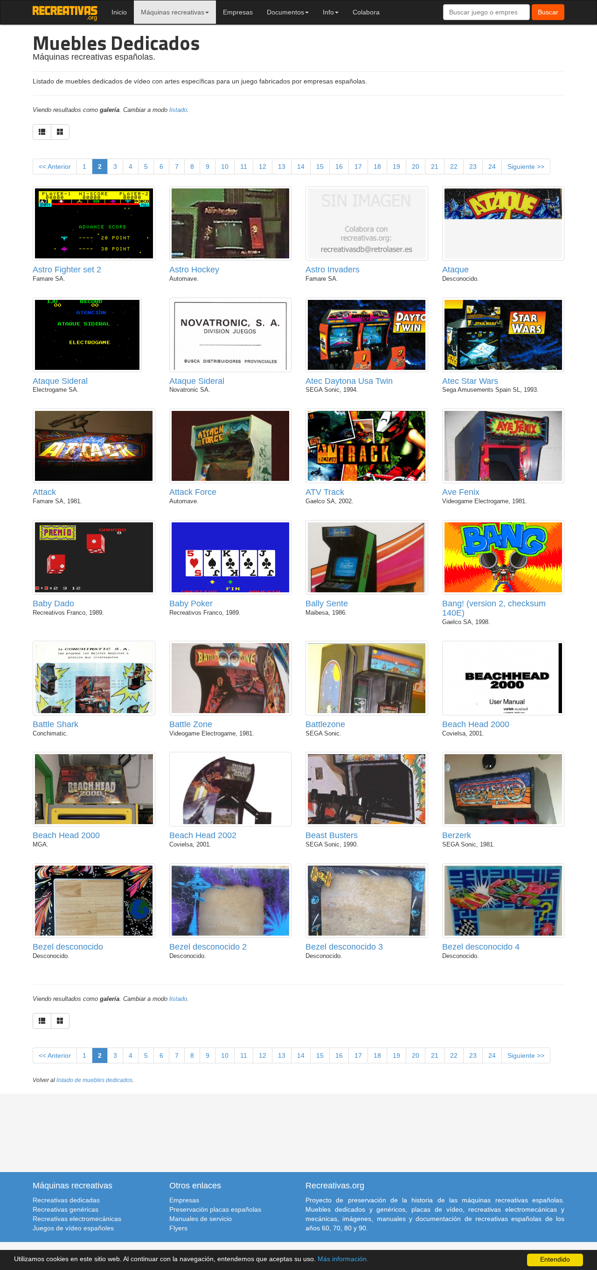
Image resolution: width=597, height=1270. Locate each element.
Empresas (238, 12)
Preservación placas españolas (215, 1209)
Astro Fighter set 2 (67, 269)
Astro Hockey (194, 269)
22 (454, 166)
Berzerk (456, 835)
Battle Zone (190, 724)
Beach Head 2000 (475, 724)
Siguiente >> (525, 166)
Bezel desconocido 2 (208, 946)
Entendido (555, 1259)
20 (415, 166)
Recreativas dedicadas (66, 1200)
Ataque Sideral (60, 381)
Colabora (366, 12)
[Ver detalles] (94, 246)
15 (320, 166)
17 (358, 166)
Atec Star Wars (470, 381)
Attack (44, 492)
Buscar (548, 12)
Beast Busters (331, 835)
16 (339, 166)
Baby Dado (53, 603)
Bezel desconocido (68, 946)
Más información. (343, 1259)
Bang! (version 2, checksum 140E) (494, 608)
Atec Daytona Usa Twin (349, 381)
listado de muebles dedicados (94, 1080)
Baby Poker (191, 603)
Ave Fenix (460, 492)
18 (377, 166)
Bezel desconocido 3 (344, 946)
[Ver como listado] (42, 132)
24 (492, 166)
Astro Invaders (332, 269)
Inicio (119, 12)
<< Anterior (55, 166)
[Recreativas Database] (65, 12)
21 (434, 166)
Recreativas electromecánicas (77, 1218)
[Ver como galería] (60, 132)
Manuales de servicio (200, 1218)
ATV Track (324, 492)
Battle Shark (55, 724)
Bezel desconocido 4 (481, 946)
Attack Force (192, 492)
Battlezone (325, 724)
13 (281, 166)
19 (396, 166)
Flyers (178, 1228)
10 (225, 166)
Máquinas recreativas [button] (172, 12)
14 (301, 166)
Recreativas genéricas (65, 1209)
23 (473, 166)
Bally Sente (326, 603)
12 (262, 166)
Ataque (455, 269)
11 (243, 166)
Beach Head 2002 (202, 835)
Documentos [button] (285, 12)
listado (178, 110)
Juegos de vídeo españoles (73, 1228)
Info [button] (328, 12)
